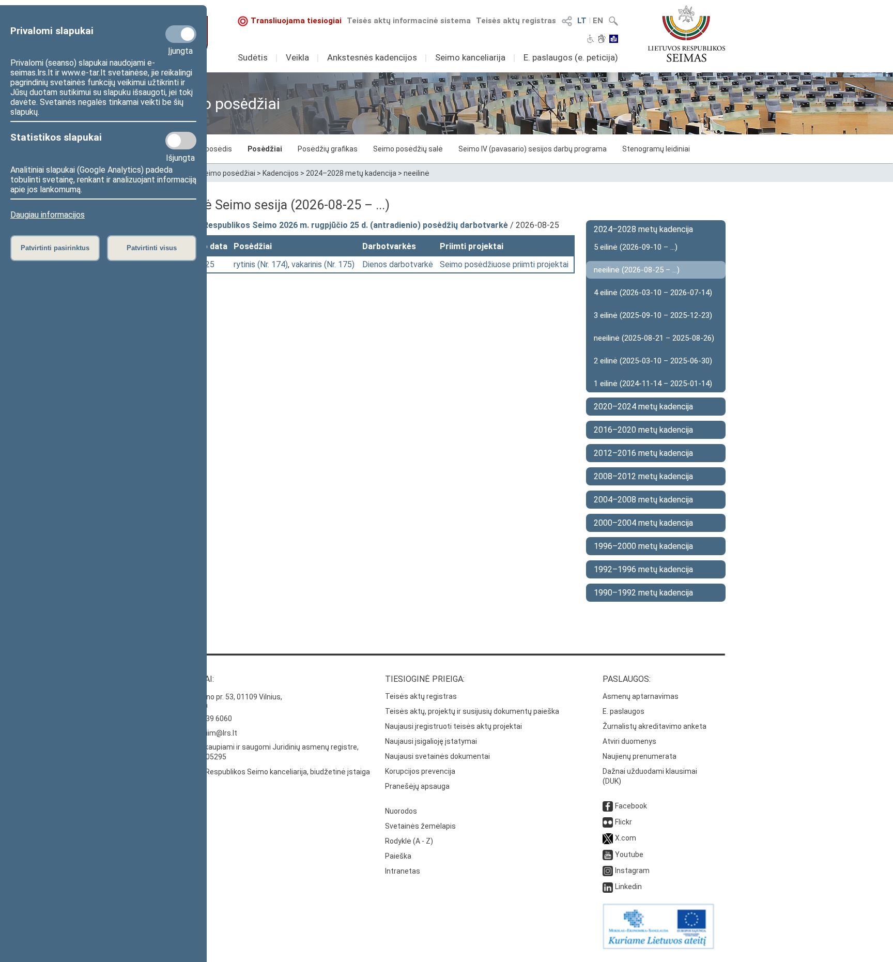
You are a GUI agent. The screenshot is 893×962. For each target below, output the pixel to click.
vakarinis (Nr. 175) (323, 264)
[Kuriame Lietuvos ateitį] (658, 946)
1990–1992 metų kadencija (643, 593)
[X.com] (608, 838)
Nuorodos (401, 811)
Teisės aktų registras (516, 20)
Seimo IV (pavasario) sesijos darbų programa (532, 149)
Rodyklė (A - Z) (409, 841)
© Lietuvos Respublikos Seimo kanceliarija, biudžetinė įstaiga (268, 772)
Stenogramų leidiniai (656, 149)
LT (582, 20)
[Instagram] (608, 870)
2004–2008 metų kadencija (643, 500)
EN (598, 20)
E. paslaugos (623, 711)
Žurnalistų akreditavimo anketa (654, 726)
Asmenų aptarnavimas (641, 696)
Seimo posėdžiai (227, 173)
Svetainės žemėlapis (420, 826)
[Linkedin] (608, 886)
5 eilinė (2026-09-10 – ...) (636, 247)
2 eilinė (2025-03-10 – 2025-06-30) (653, 360)
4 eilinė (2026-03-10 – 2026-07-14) (653, 292)
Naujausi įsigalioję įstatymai (431, 741)
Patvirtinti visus (152, 248)
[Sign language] (601, 40)
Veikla (297, 57)
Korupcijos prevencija (420, 771)
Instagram (632, 870)
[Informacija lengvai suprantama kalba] (613, 40)
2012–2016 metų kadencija (643, 453)
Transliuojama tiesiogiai (296, 20)
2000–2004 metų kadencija (643, 523)
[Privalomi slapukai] (180, 34)
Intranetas (402, 871)
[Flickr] (608, 822)
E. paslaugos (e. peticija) (571, 57)
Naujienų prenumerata (639, 756)
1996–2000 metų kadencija (643, 546)
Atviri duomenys (629, 741)
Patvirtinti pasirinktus (55, 248)
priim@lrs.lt (218, 733)
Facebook (631, 806)
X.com (625, 838)
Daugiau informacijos (47, 215)
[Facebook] (608, 806)
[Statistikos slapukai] (180, 140)
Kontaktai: (190, 679)
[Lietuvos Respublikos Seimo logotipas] (687, 33)
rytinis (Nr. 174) (261, 264)
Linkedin (628, 886)
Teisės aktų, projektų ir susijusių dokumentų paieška (472, 711)
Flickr (623, 822)
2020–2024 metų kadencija (643, 406)
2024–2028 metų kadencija (351, 173)
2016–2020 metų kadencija (643, 430)
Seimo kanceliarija (470, 57)
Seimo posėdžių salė (408, 149)
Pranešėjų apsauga (417, 786)
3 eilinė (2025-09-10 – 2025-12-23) (653, 315)
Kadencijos (281, 173)
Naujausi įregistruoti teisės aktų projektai (453, 726)
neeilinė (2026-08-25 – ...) (637, 269)
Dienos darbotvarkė (397, 264)
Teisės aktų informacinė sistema (409, 20)
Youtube (629, 854)
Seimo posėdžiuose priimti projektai (504, 264)
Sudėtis (253, 57)
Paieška (398, 856)
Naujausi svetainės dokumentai (437, 756)
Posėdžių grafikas (328, 149)
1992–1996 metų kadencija (643, 569)
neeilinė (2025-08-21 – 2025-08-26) (654, 338)
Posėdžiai (265, 149)
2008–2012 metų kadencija (643, 476)
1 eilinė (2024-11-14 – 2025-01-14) (653, 383)
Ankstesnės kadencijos (372, 57)
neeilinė (416, 173)
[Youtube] (608, 854)
